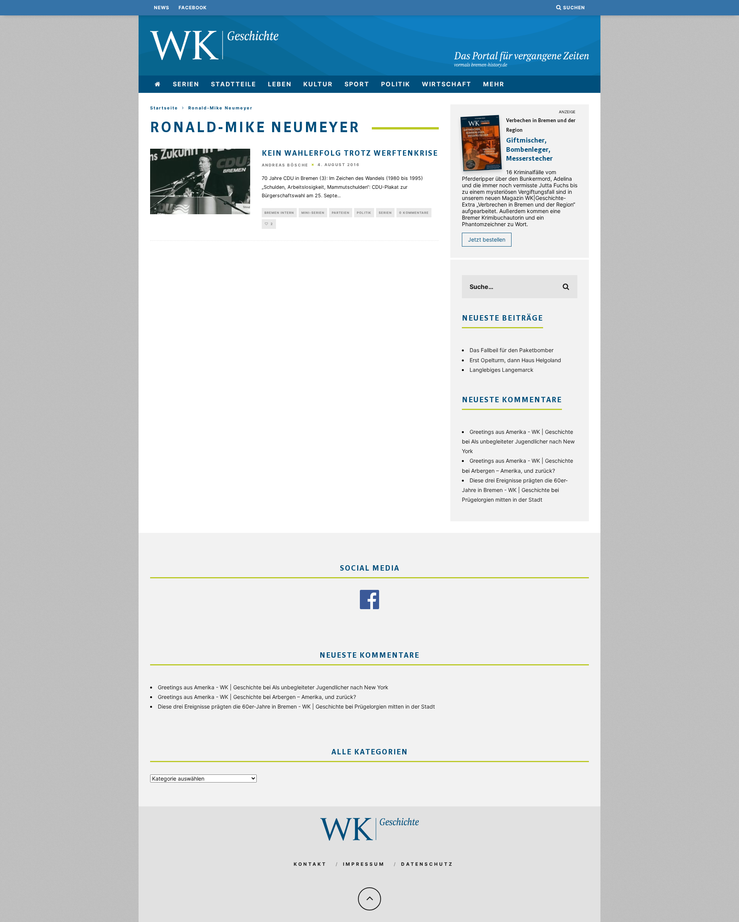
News (161, 7)
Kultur (318, 84)
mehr (494, 84)
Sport (357, 84)
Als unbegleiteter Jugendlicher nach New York (330, 687)
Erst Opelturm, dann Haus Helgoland (515, 360)
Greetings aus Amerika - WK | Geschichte (521, 431)
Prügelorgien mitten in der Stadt (502, 499)
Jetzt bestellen (486, 239)
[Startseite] (158, 84)
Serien (186, 84)
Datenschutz (427, 864)
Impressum (364, 864)
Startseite (164, 108)
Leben (280, 84)
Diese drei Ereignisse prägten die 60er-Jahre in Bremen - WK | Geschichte (251, 706)
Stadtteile (233, 84)
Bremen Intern (279, 213)
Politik (395, 84)
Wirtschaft (446, 84)
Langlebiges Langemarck (501, 369)
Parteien (340, 213)
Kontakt (310, 864)
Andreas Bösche (285, 165)
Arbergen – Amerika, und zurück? (513, 470)
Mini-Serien (312, 213)
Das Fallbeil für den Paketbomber (511, 350)
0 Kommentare (414, 213)
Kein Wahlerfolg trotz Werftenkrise (350, 154)
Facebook (193, 7)
